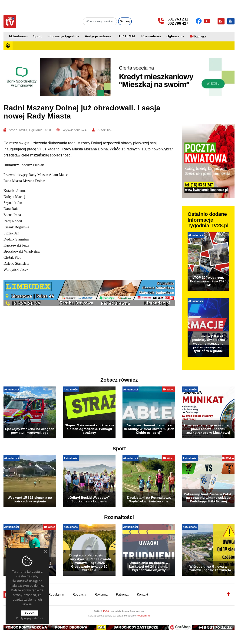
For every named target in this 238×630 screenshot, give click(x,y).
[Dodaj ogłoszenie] (231, 21)
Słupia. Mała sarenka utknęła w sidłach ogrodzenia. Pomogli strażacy (89, 428)
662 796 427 (178, 23)
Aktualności (18, 36)
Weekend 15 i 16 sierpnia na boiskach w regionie (30, 499)
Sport (37, 36)
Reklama (101, 594)
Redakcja (79, 594)
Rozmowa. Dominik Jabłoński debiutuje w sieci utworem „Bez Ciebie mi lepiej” (149, 428)
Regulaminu (143, 615)
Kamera (200, 36)
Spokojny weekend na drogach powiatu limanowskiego (29, 430)
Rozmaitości (151, 36)
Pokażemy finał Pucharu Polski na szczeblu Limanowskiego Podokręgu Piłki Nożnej (208, 497)
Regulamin (56, 594)
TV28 (106, 611)
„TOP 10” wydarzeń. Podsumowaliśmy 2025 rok (208, 281)
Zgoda (29, 612)
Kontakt (142, 594)
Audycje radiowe (98, 36)
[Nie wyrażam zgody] (45, 551)
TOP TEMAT (126, 36)
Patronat (122, 594)
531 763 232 (178, 19)
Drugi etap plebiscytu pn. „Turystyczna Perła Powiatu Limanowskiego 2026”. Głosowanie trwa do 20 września (89, 562)
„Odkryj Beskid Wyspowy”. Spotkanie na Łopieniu (89, 499)
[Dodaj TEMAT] (221, 21)
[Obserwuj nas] (199, 21)
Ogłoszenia (175, 36)
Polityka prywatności (29, 618)
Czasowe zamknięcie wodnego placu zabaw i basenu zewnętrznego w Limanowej (208, 428)
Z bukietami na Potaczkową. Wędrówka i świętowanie (149, 499)
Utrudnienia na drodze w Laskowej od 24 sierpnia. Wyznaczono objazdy (149, 566)
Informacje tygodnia (63, 36)
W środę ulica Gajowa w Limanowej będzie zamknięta (208, 568)
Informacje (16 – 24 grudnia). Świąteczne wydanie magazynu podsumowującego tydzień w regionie (208, 343)
